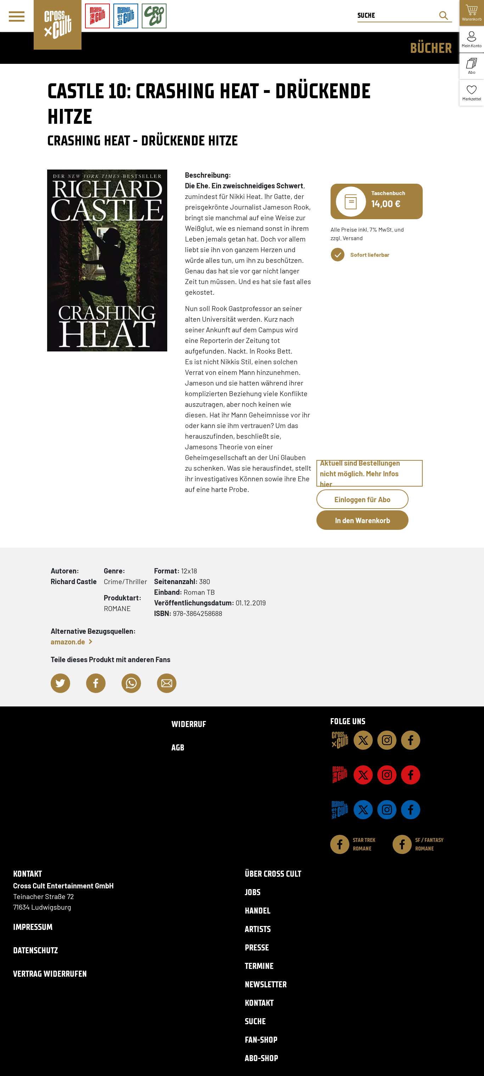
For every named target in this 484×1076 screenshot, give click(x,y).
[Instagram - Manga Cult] (386, 774)
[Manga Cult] (339, 774)
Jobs (252, 892)
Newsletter (266, 984)
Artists (258, 929)
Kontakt (259, 1003)
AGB (177, 747)
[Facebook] (410, 740)
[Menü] (16, 16)
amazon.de (68, 641)
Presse (257, 947)
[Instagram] (386, 740)
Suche (255, 1021)
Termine (259, 966)
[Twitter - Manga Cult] (363, 774)
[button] (60, 683)
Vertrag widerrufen (50, 974)
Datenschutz (35, 950)
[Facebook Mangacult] (410, 774)
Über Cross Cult (273, 874)
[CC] (339, 740)
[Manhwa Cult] (339, 809)
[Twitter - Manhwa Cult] (363, 809)
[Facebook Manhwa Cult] (410, 809)
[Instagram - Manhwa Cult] (386, 809)
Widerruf (188, 724)
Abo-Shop (261, 1058)
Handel (257, 910)
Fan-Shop (261, 1040)
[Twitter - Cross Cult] (363, 740)
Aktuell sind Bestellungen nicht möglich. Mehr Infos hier (360, 473)
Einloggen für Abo (362, 499)
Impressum (32, 927)
